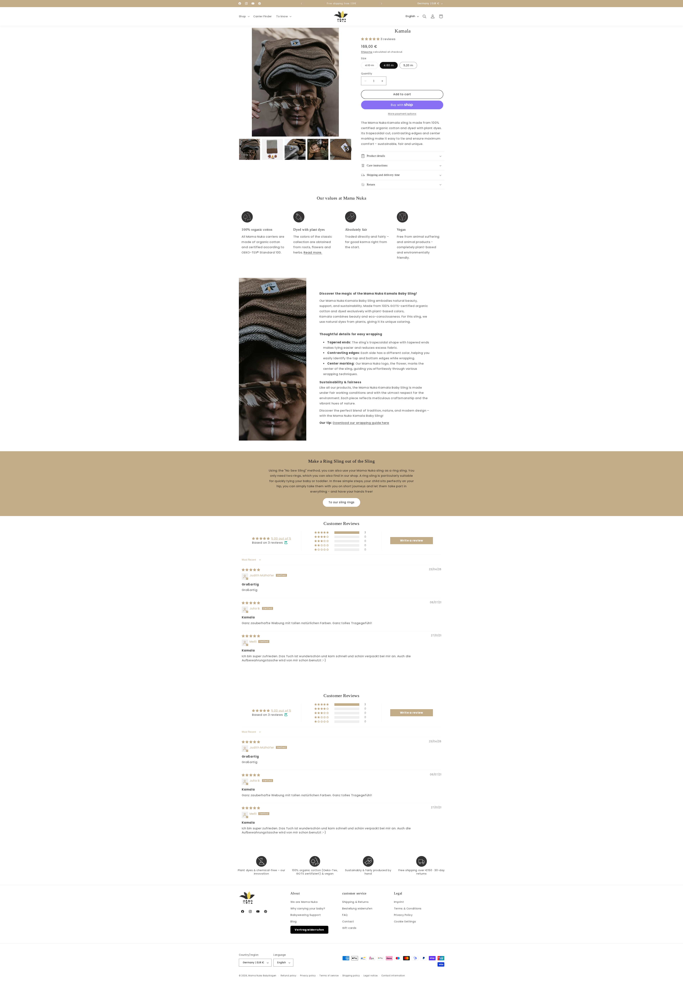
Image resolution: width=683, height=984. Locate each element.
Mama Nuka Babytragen (262, 975)
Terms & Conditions (408, 908)
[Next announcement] (381, 3)
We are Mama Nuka (303, 902)
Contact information (393, 975)
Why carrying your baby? (307, 908)
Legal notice (371, 975)
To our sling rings (342, 502)
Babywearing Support (305, 915)
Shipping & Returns (355, 902)
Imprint (399, 902)
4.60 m (389, 65)
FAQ (345, 915)
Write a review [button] (411, 540)
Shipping (366, 51)
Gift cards (349, 928)
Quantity (366, 73)
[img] (251, 570)
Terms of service (329, 975)
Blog (293, 921)
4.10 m (371, 66)
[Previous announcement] (301, 3)
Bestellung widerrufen (357, 908)
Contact (348, 921)
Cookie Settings (405, 921)
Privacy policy (308, 975)
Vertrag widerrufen (309, 929)
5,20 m (408, 65)
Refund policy (289, 975)
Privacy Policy (403, 915)
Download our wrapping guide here (361, 423)
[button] (244, 16)
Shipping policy (351, 975)
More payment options (402, 113)
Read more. (313, 252)
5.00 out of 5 (281, 538)
